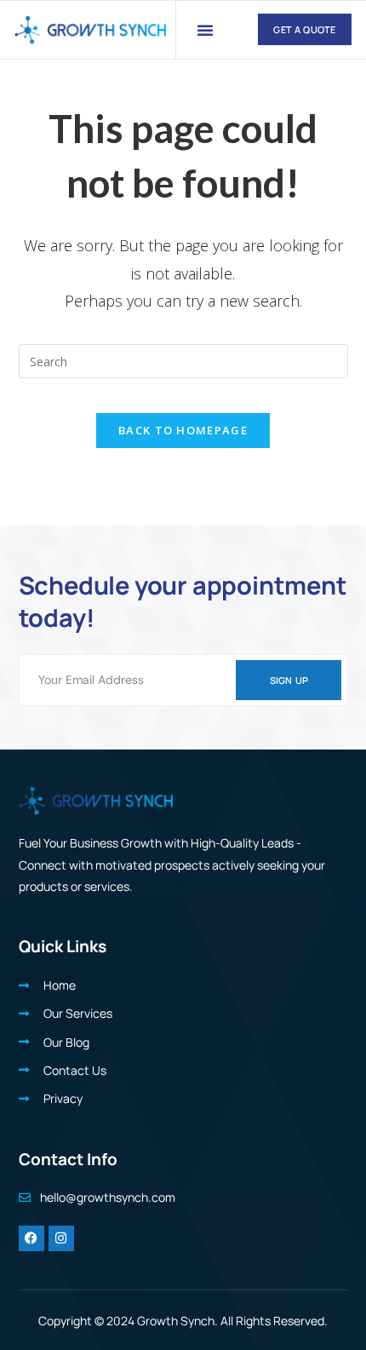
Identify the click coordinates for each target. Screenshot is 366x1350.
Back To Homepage (183, 430)
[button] (205, 30)
